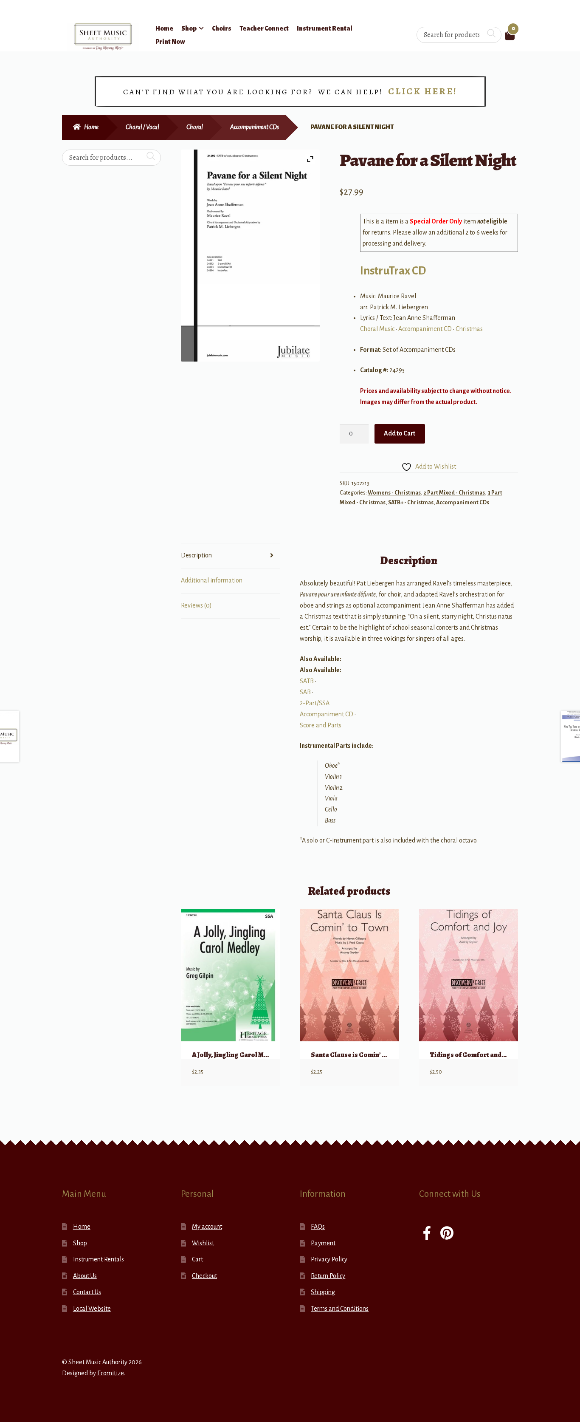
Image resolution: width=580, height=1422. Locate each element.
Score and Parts (320, 725)
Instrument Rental (324, 28)
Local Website (92, 1308)
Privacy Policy (329, 1259)
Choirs (221, 28)
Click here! (422, 91)
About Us (85, 1275)
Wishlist (203, 1243)
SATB (307, 681)
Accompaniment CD (425, 328)
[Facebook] (427, 1234)
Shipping (323, 1292)
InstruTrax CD (393, 271)
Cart (197, 1259)
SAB (305, 692)
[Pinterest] (447, 1234)
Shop (189, 28)
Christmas (469, 328)
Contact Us (87, 1292)
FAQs (318, 1226)
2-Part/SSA (314, 703)
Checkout (204, 1275)
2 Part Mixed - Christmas (454, 493)
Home (164, 28)
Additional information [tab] (211, 580)
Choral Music (377, 328)
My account (207, 1226)
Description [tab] (196, 555)
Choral (194, 127)
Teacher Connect (264, 28)
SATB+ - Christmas (411, 503)
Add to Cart (399, 433)
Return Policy (328, 1275)
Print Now (170, 41)
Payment (323, 1243)
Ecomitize (110, 1373)
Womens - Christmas (394, 493)
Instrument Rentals (98, 1259)
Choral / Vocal (142, 127)
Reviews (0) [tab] (196, 605)
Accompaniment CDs (254, 127)
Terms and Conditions (340, 1308)
